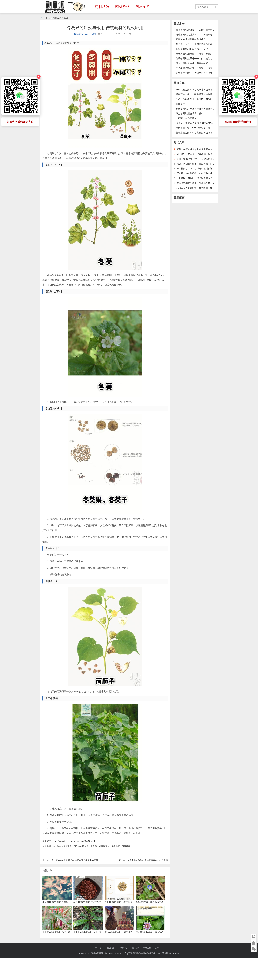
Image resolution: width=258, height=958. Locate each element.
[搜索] (215, 6)
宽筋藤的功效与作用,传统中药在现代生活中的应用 (74, 860)
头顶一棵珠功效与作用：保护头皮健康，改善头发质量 (203, 159)
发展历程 (123, 948)
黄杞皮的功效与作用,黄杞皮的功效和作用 (196, 132)
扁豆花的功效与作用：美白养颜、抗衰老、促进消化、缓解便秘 (207, 163)
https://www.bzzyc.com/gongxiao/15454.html (74, 841)
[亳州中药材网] (41, 18)
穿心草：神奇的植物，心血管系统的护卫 (196, 173)
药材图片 (143, 7)
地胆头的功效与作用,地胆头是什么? (193, 128)
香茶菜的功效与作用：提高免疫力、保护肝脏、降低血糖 (204, 183)
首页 (48, 17)
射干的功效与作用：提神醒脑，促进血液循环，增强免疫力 (206, 154)
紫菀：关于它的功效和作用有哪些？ (194, 149)
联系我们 (111, 948)
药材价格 (122, 7)
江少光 (79, 33)
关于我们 (99, 948)
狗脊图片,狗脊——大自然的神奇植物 (194, 73)
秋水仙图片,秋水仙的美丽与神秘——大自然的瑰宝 (201, 63)
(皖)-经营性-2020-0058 (168, 953)
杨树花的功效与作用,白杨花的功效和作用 (196, 94)
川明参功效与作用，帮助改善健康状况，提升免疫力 (202, 178)
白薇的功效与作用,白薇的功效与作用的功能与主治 (201, 99)
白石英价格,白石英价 (186, 118)
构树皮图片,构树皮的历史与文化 (192, 49)
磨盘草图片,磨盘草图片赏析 (189, 113)
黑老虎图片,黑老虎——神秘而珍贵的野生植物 (198, 53)
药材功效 (102, 7)
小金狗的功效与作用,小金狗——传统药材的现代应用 (202, 68)
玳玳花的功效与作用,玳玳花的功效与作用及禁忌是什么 (203, 89)
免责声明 (159, 948)
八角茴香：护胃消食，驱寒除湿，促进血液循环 (200, 187)
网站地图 (135, 948)
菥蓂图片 (180, 104)
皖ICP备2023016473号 (116, 953)
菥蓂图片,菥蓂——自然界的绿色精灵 (194, 44)
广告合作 (147, 948)
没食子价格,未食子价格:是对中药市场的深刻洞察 (200, 123)
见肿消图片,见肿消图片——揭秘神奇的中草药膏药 (201, 34)
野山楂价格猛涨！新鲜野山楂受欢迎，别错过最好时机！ (204, 168)
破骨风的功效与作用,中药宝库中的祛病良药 (148, 860)
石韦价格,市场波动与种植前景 (191, 39)
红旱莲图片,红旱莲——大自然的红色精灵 (196, 58)
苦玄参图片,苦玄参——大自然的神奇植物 (196, 29)
